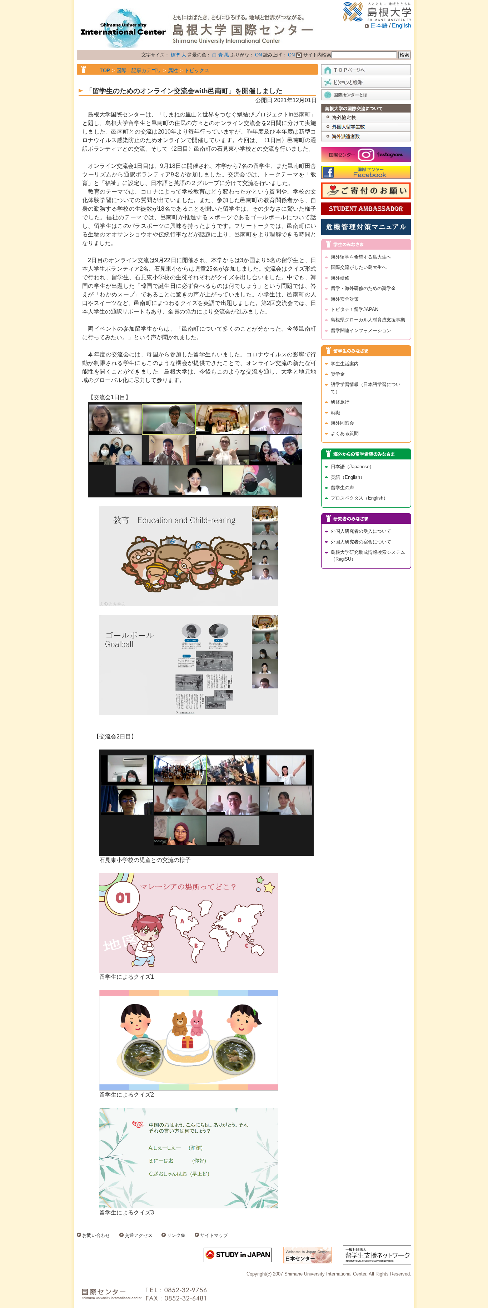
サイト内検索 (316, 54)
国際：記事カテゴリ (138, 70)
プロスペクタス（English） (359, 498)
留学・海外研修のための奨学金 (363, 288)
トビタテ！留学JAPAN (354, 309)
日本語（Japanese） (352, 466)
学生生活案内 (345, 363)
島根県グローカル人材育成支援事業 (368, 319)
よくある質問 (345, 433)
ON (258, 54)
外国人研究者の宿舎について (361, 542)
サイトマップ (214, 1235)
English (401, 25)
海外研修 (340, 278)
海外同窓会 (342, 423)
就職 (335, 412)
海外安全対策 (345, 299)
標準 (175, 54)
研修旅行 (340, 402)
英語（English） (348, 477)
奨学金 (338, 374)
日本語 (379, 25)
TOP (105, 70)
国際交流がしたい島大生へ (359, 267)
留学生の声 (342, 487)
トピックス (196, 70)
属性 (173, 70)
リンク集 (176, 1235)
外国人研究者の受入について (361, 531)
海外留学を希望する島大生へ (361, 257)
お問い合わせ (96, 1235)
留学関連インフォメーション (361, 330)
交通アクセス (139, 1235)
